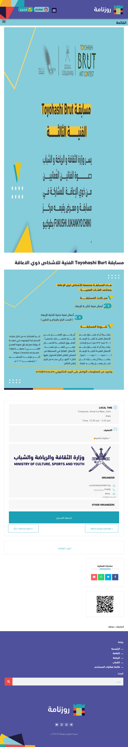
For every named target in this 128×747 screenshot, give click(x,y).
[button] (54, 10)
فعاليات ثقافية (101, 438)
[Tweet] (108, 577)
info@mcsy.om (109, 497)
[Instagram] (66, 724)
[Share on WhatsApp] (101, 577)
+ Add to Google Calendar (102, 528)
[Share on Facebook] (115, 577)
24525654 (99, 490)
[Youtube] (57, 724)
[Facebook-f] (61, 724)
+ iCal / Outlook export (23, 528)
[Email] (94, 577)
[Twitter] (71, 724)
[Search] (8, 681)
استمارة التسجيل (64, 517)
